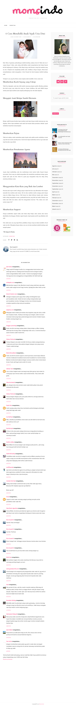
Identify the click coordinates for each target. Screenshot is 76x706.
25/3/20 (8, 378)
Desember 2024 (56, 177)
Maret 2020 (55, 206)
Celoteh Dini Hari (11, 481)
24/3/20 (8, 306)
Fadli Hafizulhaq (10, 453)
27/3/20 (8, 610)
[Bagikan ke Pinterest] (14, 240)
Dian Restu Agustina (12, 508)
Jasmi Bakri (9, 630)
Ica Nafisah (9, 417)
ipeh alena (9, 266)
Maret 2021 (55, 195)
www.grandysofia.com (12, 569)
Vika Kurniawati (10, 382)
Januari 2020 (55, 209)
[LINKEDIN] (17, 240)
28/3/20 (8, 626)
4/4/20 (8, 651)
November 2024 (56, 180)
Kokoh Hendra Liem (11, 294)
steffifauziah (9, 467)
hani (7, 584)
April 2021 (55, 192)
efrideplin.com (10, 282)
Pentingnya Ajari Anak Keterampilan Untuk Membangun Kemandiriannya (64, 130)
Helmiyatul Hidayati (11, 614)
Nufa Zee (8, 557)
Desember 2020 (56, 200)
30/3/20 (8, 637)
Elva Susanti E (10, 520)
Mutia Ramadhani (11, 353)
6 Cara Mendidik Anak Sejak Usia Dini (64, 137)
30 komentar (36, 36)
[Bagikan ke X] (11, 240)
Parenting (12, 236)
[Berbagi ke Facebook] (9, 240)
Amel (7, 497)
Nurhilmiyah (9, 428)
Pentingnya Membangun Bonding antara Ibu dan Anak (64, 150)
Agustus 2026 (56, 166)
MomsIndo (41, 704)
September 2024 (56, 183)
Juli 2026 (54, 169)
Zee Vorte (9, 641)
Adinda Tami (9, 369)
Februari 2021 (55, 197)
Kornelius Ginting (11, 600)
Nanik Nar (9, 405)
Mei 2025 (54, 174)
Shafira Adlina (10, 442)
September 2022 (56, 189)
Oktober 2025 (56, 172)
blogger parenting (11, 325)
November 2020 (56, 203)
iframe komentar (7, 659)
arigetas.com (10, 310)
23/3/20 (8, 278)
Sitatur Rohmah (10, 339)
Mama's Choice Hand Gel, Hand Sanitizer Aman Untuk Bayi (65, 143)
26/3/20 (8, 413)
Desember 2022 (56, 186)
